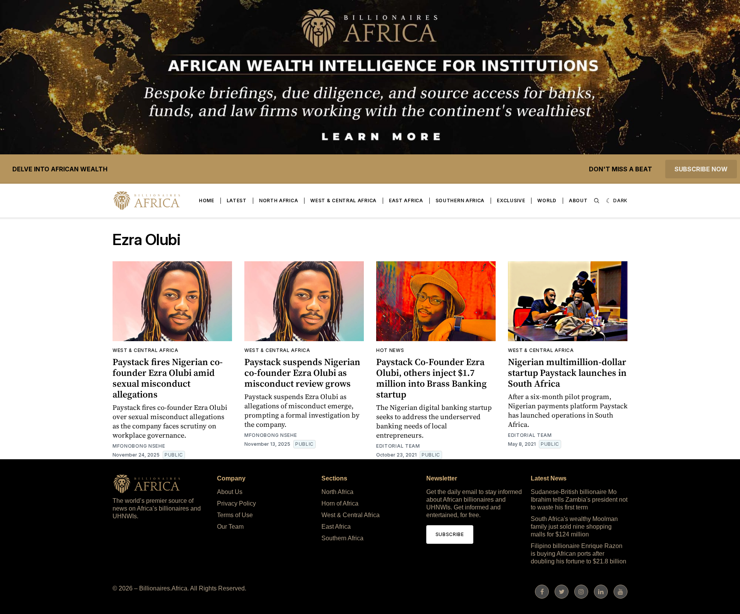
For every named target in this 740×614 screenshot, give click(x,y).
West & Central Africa (343, 200)
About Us (229, 492)
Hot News (390, 350)
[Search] (597, 201)
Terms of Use (235, 515)
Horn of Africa (339, 503)
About (578, 200)
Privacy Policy (236, 503)
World (547, 200)
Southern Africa (460, 200)
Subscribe (450, 534)
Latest (237, 200)
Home (206, 200)
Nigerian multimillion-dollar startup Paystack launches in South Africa (567, 372)
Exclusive (511, 200)
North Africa (278, 200)
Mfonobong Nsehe (139, 446)
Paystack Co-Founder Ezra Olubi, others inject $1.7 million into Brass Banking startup (431, 378)
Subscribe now (701, 169)
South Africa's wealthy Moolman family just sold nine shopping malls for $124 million (574, 527)
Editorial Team (398, 446)
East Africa (406, 200)
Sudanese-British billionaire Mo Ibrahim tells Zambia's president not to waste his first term (579, 500)
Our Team (230, 526)
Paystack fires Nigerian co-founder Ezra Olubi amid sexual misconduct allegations (168, 378)
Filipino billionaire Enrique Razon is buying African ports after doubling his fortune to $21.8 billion (578, 554)
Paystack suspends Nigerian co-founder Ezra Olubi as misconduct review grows (302, 372)
